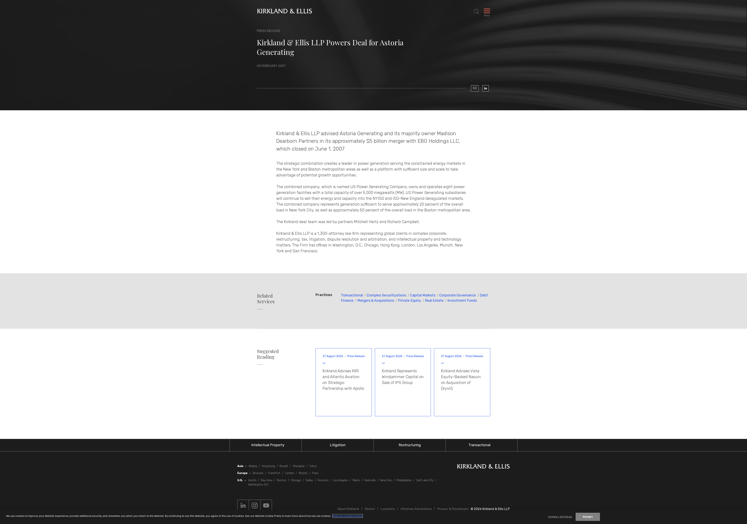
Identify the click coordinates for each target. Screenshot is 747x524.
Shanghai (298, 466)
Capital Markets (422, 295)
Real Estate (434, 300)
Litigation (337, 445)
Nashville (370, 480)
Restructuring (410, 445)
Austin (252, 480)
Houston (323, 480)
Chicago (296, 480)
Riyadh (284, 466)
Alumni (370, 509)
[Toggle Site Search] (477, 12)
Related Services (265, 298)
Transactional (352, 295)
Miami (356, 480)
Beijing (253, 466)
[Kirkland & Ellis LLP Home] (483, 467)
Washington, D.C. (258, 484)
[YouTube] (266, 505)
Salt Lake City (425, 480)
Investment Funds (462, 300)
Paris (315, 473)
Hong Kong (268, 466)
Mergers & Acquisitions (375, 300)
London (289, 473)
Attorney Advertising (416, 509)
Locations (388, 509)
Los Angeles (340, 480)
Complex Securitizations (386, 295)
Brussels (258, 473)
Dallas (309, 480)
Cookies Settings (560, 516)
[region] (373, 517)
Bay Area (266, 480)
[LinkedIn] (485, 88)
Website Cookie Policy (347, 515)
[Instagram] (254, 505)
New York (386, 480)
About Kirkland (348, 509)
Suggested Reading (268, 354)
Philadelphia (403, 480)
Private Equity (409, 300)
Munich (303, 473)
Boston (281, 480)
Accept (588, 516)
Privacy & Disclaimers (453, 509)
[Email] (475, 88)
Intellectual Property (267, 445)
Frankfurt (274, 473)
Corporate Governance (457, 295)
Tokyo (313, 466)
